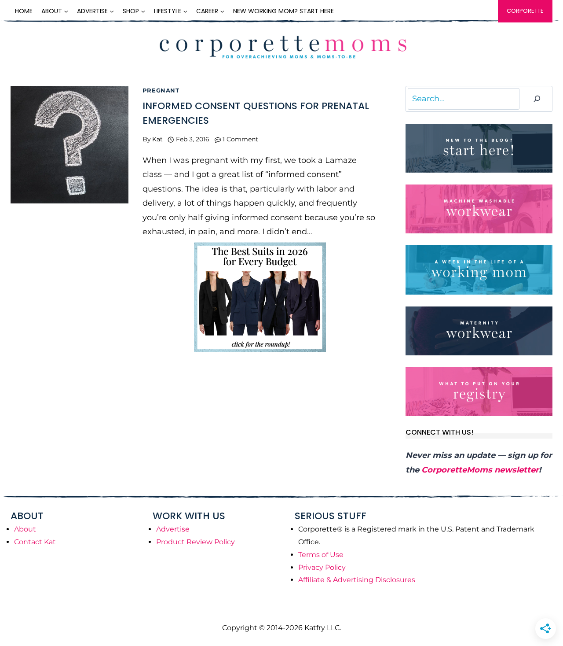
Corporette (525, 11)
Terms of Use (321, 554)
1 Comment (240, 139)
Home (24, 11)
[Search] (537, 99)
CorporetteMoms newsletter (480, 470)
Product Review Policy (195, 542)
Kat (157, 139)
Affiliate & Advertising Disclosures (356, 580)
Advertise (173, 529)
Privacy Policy (322, 567)
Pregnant (161, 90)
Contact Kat (35, 542)
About (25, 529)
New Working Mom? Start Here (283, 11)
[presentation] (69, 145)
